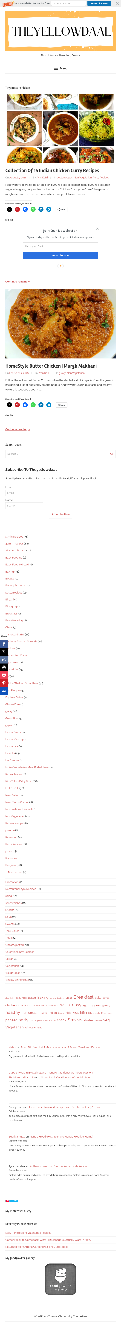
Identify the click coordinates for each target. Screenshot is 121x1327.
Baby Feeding (13, 557)
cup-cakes (11, 662)
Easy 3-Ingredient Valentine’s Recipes (28, 1232)
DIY (61, 1005)
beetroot (60, 998)
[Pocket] (4, 675)
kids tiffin (79, 1012)
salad (8, 895)
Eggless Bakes (14, 697)
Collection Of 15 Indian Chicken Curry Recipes (52, 170)
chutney (36, 1005)
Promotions (12, 882)
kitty (90, 1013)
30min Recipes (14, 543)
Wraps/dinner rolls (17, 979)
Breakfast (11, 613)
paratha (10, 830)
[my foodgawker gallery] (60, 1294)
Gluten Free (12, 704)
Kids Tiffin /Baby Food (18, 781)
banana (53, 998)
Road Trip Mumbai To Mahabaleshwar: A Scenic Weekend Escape (60, 1047)
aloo (7, 998)
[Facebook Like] (4, 660)
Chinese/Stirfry (14, 634)
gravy (62, 373)
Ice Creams (12, 760)
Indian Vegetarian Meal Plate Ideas (26, 767)
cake (98, 997)
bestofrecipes (65, 177)
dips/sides (11, 669)
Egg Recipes (13, 690)
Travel (9, 937)
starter (88, 1020)
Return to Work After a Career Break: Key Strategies (36, 1246)
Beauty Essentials (16, 585)
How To (10, 753)
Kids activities (13, 774)
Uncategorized (14, 944)
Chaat (9, 627)
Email (8, 487)
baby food (21, 998)
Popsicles (11, 858)
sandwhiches (13, 903)
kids (68, 1012)
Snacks (9, 909)
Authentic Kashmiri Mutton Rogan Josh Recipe (58, 1166)
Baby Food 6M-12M (17, 564)
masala (96, 1013)
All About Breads (15, 550)
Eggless (95, 1005)
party (23, 1019)
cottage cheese (49, 1005)
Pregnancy (12, 865)
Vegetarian (12, 965)
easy (76, 1004)
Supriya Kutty (17, 1136)
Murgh (104, 1013)
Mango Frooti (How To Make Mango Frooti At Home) (61, 1136)
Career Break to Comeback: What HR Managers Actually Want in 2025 (48, 1239)
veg (106, 1020)
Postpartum (15, 872)
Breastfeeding (14, 620)
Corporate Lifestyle (17, 655)
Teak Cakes (12, 930)
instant (61, 1013)
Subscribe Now (99, 3)
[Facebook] (4, 644)
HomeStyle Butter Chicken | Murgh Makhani (51, 366)
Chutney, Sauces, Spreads (21, 641)
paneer (11, 1020)
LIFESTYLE (12, 788)
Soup (8, 916)
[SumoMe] (4, 691)
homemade (30, 1013)
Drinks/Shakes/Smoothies (21, 683)
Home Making (14, 739)
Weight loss (12, 972)
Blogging (11, 606)
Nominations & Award (18, 809)
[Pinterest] (4, 683)
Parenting (11, 837)
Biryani (9, 599)
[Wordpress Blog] (4, 667)
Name (9, 500)
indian (53, 1012)
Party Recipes (101, 177)
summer (98, 1021)
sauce (52, 1020)
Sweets (9, 923)
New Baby (11, 795)
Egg (85, 1005)
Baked (32, 997)
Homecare (11, 746)
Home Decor (13, 732)
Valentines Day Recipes (19, 951)
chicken (11, 1005)
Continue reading (16, 281)
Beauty (9, 578)
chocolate (24, 1005)
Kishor (12, 1047)
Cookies (10, 648)
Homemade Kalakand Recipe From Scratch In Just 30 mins (64, 1107)
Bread (69, 997)
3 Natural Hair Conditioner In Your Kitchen (64, 1077)
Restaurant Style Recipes (20, 888)
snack (61, 1020)
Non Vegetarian (83, 177)
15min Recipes (14, 536)
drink (68, 1005)
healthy (12, 1012)
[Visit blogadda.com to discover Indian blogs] (11, 1201)
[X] (4, 652)
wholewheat (33, 1027)
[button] (60, 3)
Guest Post (12, 718)
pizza (39, 1021)
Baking (9, 571)
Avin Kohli (42, 177)
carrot (106, 998)
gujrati (9, 725)
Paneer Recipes (15, 823)
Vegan (9, 958)
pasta (8, 851)
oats (110, 1013)
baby (12, 998)
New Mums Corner (17, 802)
